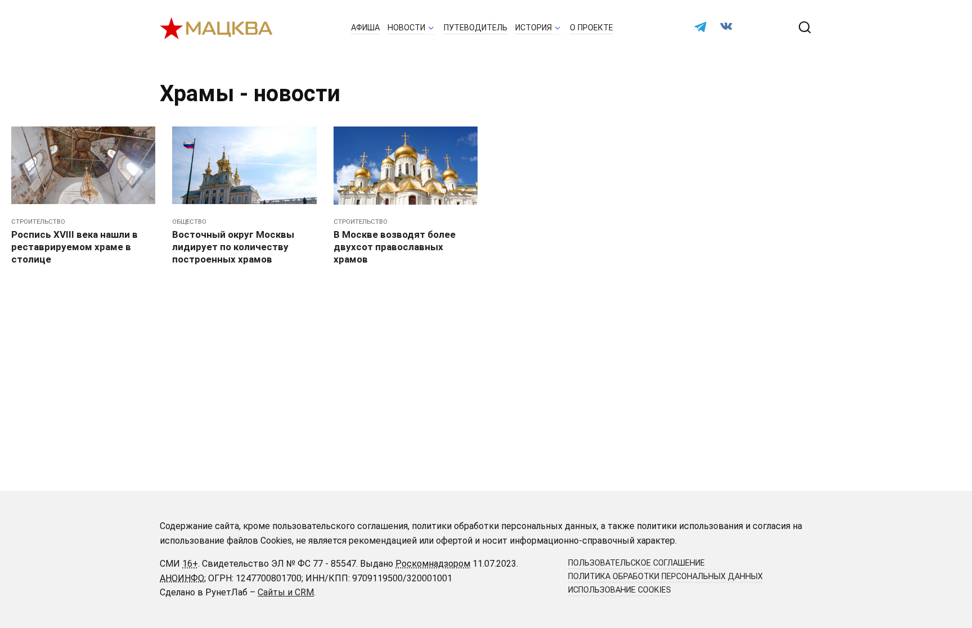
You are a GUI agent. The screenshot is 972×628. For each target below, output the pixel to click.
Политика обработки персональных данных (665, 576)
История (533, 28)
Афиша (365, 28)
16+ (190, 563)
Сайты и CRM (286, 592)
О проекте (591, 28)
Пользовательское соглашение (636, 563)
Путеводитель (475, 28)
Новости (406, 28)
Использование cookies (619, 590)
